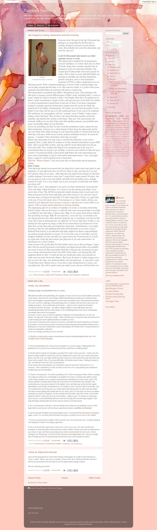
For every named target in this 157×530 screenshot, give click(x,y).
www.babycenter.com (76, 434)
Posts (110, 42)
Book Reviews (112, 130)
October (113, 70)
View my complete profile (115, 275)
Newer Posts (34, 478)
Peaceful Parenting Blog (114, 294)
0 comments (55, 271)
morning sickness (120, 149)
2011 (110, 64)
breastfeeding (39, 444)
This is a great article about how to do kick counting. (57, 204)
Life (120, 138)
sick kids (121, 153)
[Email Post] (64, 271)
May (111, 79)
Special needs (116, 140)
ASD (120, 134)
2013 (110, 58)
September (114, 73)
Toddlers (124, 140)
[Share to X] (72, 272)
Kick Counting (39, 275)
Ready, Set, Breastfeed (38, 286)
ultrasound (85, 275)
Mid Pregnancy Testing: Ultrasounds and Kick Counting (53, 35)
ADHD (115, 134)
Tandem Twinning (40, 10)
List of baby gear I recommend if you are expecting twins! (117, 285)
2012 (110, 61)
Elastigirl (88, 408)
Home (30, 25)
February (113, 100)
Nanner (121, 198)
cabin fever (109, 143)
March (112, 97)
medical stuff (49, 275)
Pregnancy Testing (61, 275)
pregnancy (66, 444)
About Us (40, 25)
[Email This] (68, 272)
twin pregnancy (74, 275)
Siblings (108, 140)
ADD (109, 134)
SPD (125, 138)
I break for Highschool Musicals (42, 452)
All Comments (113, 46)
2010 (110, 107)
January (113, 103)
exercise (117, 145)
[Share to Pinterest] (77, 272)
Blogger (89, 524)
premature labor (110, 151)
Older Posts (94, 478)
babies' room (123, 130)
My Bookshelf (53, 25)
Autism (118, 136)
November (114, 67)
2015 (110, 55)
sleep (127, 153)
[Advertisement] (112, 176)
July (111, 76)
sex (115, 153)
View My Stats (33, 513)
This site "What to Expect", (39, 160)
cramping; (119, 143)
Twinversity (43, 434)
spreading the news (113, 156)
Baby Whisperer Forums (114, 288)
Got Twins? (57, 434)
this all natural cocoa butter (89, 413)
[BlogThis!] (70, 272)
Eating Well (126, 136)
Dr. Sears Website (112, 291)
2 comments (55, 440)
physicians (116, 132)
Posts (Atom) (42, 482)
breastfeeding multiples (53, 444)
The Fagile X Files (112, 301)
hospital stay (117, 147)
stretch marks (125, 156)
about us (108, 127)
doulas (108, 132)
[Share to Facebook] (75, 272)
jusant (74, 524)
